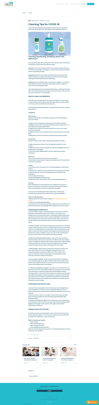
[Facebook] (83, 4)
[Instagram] (84, 4)
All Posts (24, 12)
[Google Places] (81, 4)
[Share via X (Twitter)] (31, 334)
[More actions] (70, 20)
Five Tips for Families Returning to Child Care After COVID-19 (30, 359)
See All (75, 344)
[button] (75, 12)
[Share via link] (37, 334)
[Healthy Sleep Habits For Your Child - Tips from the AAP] (68, 351)
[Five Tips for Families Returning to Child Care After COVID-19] (31, 351)
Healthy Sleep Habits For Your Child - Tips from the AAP (67, 359)
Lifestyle (30, 12)
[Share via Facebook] (28, 334)
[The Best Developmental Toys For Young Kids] (49, 351)
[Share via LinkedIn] (34, 334)
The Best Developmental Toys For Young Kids (49, 359)
